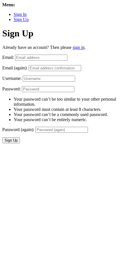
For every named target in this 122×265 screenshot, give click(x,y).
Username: (12, 78)
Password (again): (18, 129)
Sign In (20, 14)
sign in (79, 47)
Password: (11, 88)
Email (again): (15, 67)
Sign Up (21, 19)
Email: (8, 57)
